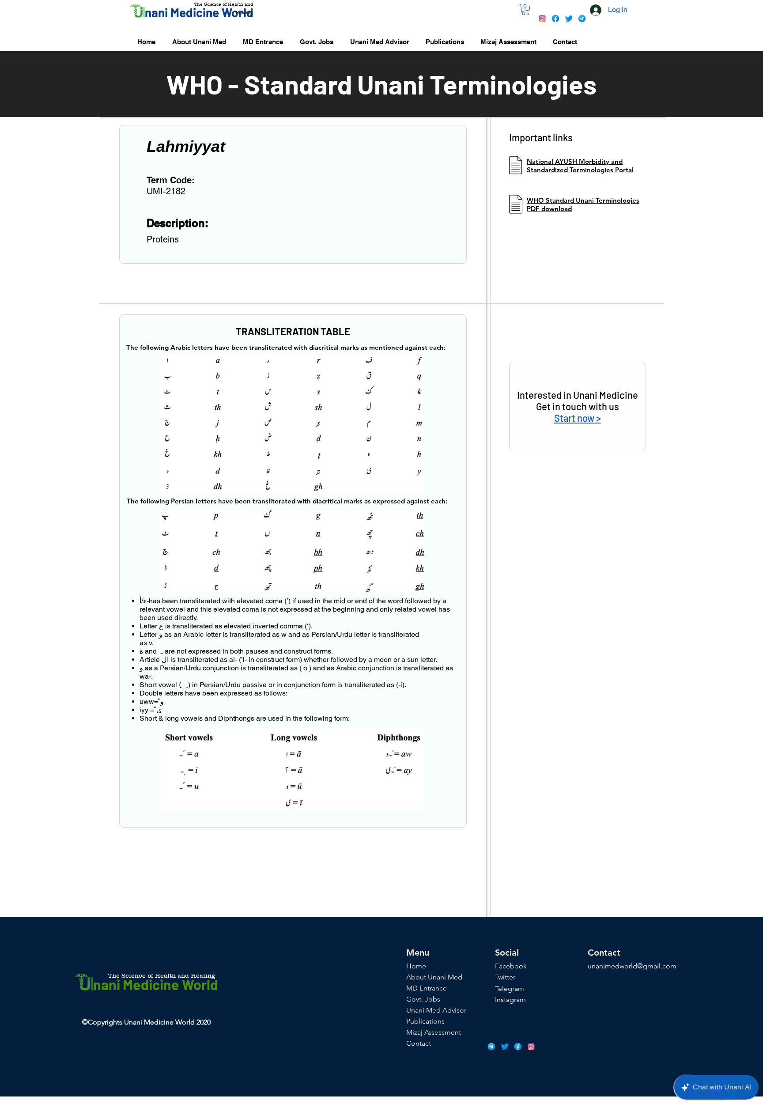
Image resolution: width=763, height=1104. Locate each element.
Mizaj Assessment (433, 1032)
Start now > (577, 417)
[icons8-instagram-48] (542, 18)
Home (416, 966)
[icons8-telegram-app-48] (582, 18)
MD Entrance (426, 988)
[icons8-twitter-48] (568, 18)
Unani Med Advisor (436, 1010)
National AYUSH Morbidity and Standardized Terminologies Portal (580, 165)
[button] (525, 9)
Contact (418, 1043)
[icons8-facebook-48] (555, 18)
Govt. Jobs (423, 999)
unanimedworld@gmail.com (632, 966)
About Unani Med (434, 977)
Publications (425, 1021)
